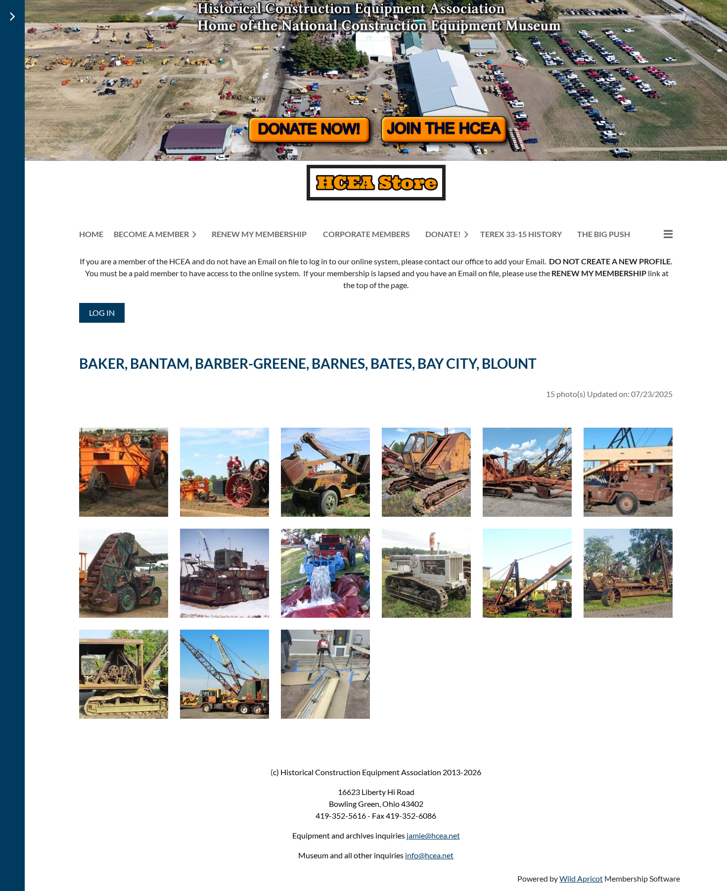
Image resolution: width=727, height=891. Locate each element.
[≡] (658, 234)
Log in (102, 312)
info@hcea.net (429, 855)
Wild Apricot (581, 878)
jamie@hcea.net (433, 835)
